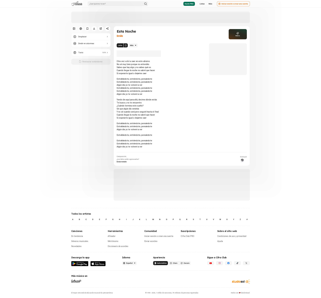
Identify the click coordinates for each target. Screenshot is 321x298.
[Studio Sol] (241, 281)
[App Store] (98, 263)
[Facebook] (228, 263)
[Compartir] (107, 28)
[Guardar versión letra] (126, 45)
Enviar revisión (122, 162)
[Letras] (76, 281)
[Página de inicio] (76, 4)
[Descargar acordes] (94, 28)
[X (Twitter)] (246, 263)
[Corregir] (101, 28)
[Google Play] (79, 263)
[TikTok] (237, 263)
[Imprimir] (81, 28)
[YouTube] (210, 263)
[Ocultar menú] (74, 28)
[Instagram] (219, 263)
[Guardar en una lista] (87, 28)
